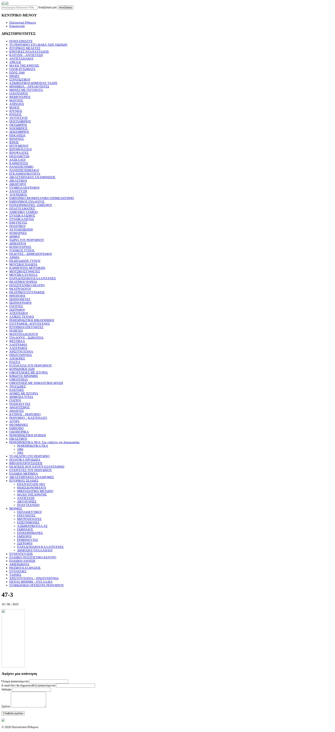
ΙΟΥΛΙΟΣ (15, 114)
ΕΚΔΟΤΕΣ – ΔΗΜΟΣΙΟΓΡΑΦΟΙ (30, 254)
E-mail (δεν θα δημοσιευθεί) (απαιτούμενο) (28, 685)
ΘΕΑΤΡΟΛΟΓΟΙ (20, 288)
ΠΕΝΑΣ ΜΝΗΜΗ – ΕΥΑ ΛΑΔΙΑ (31, 581)
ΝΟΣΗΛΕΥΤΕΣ (19, 404)
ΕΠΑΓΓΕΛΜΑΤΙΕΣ (22, 208)
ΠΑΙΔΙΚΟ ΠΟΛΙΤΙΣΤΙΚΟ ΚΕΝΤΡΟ (32, 557)
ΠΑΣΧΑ (14, 362)
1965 (20, 452)
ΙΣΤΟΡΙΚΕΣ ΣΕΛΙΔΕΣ (23, 480)
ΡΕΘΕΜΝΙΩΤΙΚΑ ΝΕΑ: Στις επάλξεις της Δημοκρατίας (44, 442)
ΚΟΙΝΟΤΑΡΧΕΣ (20, 247)
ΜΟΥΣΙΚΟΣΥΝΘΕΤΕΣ (24, 271)
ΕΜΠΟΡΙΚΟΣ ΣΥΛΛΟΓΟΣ (26, 201)
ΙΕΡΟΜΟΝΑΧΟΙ (20, 149)
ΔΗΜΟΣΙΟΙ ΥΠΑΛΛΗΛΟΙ (34, 550)
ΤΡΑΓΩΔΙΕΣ (17, 386)
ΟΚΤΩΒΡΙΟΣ (18, 125)
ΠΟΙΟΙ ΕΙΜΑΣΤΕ (21, 41)
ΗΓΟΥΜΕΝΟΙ (18, 145)
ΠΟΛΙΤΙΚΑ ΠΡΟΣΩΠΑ (24, 459)
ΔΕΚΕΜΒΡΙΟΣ (19, 131)
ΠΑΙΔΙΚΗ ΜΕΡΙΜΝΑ (23, 473)
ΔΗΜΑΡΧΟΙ (17, 243)
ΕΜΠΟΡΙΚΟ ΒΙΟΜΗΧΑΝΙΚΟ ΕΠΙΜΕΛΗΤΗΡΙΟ (41, 198)
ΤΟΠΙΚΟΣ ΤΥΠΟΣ (22, 250)
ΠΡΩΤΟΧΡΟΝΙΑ (20, 355)
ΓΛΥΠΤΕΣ (16, 306)
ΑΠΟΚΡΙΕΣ (17, 358)
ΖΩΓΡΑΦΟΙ (17, 309)
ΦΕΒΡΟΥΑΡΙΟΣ (19, 97)
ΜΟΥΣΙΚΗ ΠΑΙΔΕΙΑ (23, 264)
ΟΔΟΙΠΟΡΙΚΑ (19, 431)
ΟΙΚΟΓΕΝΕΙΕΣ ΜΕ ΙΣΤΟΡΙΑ (28, 372)
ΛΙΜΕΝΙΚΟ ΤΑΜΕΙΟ (23, 212)
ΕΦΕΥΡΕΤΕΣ (18, 222)
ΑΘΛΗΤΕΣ (16, 411)
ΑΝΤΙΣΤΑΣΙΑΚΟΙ (21, 58)
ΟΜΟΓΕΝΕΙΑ (18, 379)
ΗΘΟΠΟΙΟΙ (17, 295)
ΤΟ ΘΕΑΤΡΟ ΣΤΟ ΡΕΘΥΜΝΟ (29, 456)
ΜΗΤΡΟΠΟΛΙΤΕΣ (29, 519)
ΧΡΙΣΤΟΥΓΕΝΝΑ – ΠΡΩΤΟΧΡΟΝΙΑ (34, 578)
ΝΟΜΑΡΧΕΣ (18, 233)
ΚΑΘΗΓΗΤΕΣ (18, 163)
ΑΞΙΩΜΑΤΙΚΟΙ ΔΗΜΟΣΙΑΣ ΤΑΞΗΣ (33, 83)
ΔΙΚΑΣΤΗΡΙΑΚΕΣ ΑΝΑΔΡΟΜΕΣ (31, 477)
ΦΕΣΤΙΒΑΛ (17, 341)
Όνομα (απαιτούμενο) (15, 681)
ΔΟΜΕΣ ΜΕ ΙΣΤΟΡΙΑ (23, 393)
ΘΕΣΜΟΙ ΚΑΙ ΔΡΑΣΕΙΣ (25, 567)
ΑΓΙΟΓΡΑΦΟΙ (18, 313)
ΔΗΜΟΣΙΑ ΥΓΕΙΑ (21, 397)
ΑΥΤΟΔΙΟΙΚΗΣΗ (21, 229)
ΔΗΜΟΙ (14, 236)
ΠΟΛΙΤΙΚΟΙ (17, 226)
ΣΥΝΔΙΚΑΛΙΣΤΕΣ (21, 219)
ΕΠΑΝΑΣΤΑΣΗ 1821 (31, 484)
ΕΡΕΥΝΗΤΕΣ (26, 515)
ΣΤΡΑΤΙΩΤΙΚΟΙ (19, 79)
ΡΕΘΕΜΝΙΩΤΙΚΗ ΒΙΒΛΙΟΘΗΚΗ (31, 320)
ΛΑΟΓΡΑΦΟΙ (18, 348)
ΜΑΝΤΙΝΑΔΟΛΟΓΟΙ (23, 334)
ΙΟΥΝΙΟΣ (15, 111)
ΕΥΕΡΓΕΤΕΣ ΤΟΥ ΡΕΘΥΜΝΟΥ (30, 470)
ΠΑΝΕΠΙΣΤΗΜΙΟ (21, 166)
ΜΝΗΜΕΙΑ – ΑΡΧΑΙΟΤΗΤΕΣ (29, 86)
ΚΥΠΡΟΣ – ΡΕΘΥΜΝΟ (25, 414)
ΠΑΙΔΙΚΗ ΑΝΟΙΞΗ (22, 560)
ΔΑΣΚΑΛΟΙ (17, 159)
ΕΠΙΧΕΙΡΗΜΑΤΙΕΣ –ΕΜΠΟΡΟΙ (30, 205)
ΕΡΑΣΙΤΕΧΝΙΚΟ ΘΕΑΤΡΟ (27, 285)
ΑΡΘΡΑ (14, 257)
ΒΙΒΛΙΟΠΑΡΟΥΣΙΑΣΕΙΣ (25, 463)
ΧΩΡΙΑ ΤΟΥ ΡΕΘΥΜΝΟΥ (26, 240)
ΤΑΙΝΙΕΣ (15, 574)
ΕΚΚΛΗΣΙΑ (17, 135)
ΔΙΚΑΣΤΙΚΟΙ (18, 180)
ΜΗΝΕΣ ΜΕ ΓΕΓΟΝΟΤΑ (26, 90)
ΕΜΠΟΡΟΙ (24, 536)
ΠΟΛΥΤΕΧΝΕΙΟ (28, 505)
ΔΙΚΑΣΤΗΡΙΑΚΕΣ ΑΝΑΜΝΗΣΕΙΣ (32, 177)
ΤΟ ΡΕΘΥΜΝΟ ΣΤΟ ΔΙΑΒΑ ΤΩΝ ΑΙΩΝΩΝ (38, 44)
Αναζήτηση (65, 7)
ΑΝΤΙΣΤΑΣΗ (26, 498)
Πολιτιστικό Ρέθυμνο (22, 22)
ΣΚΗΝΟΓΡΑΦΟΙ (20, 302)
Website (6, 689)
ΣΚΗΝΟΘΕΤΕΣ (19, 299)
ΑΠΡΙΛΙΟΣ (16, 104)
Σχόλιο (6, 706)
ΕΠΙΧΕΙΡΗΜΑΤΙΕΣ (30, 533)
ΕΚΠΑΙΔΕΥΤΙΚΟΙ (29, 512)
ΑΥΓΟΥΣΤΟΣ (18, 118)
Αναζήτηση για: (47, 7)
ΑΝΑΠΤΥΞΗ (18, 191)
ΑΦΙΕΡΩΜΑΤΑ (19, 564)
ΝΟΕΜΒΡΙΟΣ (18, 128)
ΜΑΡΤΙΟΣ (16, 100)
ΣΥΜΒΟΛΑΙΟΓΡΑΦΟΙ (24, 187)
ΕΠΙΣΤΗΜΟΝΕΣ (28, 522)
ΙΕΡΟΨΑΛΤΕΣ (18, 152)
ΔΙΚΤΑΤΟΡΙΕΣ (26, 501)
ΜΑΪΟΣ (14, 107)
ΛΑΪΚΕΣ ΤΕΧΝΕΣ (21, 316)
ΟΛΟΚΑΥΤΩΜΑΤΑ (22, 69)
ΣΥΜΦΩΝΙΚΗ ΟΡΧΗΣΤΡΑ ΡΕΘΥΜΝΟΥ (36, 585)
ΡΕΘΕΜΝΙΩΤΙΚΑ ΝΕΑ (32, 445)
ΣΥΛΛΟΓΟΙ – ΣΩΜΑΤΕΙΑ (26, 337)
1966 (20, 449)
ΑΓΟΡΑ (14, 421)
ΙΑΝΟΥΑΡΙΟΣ (18, 93)
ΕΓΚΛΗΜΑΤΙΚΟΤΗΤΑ (24, 173)
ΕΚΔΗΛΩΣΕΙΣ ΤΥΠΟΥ (25, 261)
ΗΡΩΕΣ (14, 76)
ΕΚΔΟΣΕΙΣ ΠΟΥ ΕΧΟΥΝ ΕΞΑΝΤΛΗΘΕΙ (36, 466)
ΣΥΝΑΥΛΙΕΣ (17, 571)
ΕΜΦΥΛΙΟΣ (25, 529)
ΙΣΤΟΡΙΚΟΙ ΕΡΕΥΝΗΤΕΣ (26, 327)
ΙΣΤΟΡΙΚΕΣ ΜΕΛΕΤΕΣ (24, 48)
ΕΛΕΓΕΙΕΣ (16, 390)
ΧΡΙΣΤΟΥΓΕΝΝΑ (21, 351)
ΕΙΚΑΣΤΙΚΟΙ (18, 438)
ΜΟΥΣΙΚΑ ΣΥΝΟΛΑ (23, 274)
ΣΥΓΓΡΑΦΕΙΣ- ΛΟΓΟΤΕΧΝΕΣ (29, 323)
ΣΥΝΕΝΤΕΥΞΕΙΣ (21, 553)
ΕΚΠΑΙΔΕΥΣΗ (19, 156)
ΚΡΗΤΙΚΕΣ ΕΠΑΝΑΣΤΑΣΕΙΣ (29, 51)
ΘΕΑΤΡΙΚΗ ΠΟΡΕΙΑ (23, 281)
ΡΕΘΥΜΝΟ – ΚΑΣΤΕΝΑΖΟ (28, 417)
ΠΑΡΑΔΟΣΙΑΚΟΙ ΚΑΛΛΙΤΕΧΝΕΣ (32, 278)
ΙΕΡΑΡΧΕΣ (16, 138)
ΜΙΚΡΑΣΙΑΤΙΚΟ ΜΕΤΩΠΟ (35, 491)
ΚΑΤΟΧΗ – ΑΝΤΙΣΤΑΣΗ (26, 55)
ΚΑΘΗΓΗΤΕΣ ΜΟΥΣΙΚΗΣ (27, 268)
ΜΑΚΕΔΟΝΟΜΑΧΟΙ (31, 487)
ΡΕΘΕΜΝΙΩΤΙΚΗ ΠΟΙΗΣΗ (27, 435)
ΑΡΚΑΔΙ (15, 62)
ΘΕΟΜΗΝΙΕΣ (18, 424)
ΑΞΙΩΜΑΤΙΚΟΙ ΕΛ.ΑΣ (32, 526)
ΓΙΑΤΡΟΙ (15, 400)
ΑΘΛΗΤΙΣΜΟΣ (19, 407)
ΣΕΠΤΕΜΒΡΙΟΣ (20, 121)
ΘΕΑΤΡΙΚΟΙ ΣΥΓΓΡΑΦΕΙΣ (27, 292)
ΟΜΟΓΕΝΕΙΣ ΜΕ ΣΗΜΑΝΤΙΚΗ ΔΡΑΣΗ (36, 383)
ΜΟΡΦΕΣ (15, 508)
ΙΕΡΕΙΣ (14, 142)
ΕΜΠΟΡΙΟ (16, 428)
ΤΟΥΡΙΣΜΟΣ (18, 194)
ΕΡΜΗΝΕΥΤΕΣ (27, 540)
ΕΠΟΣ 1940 (17, 72)
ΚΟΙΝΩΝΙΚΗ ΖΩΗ (22, 369)
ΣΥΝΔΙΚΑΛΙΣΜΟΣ (22, 215)
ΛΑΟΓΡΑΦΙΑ (18, 344)
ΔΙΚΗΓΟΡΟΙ (17, 184)
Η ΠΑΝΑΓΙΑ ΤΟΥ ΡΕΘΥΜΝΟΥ (30, 365)
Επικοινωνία (17, 26)
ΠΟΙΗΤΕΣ (16, 330)
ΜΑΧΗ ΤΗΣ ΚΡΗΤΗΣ (24, 65)
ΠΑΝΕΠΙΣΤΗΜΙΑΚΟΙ (24, 170)
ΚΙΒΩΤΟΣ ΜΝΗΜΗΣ (23, 376)
